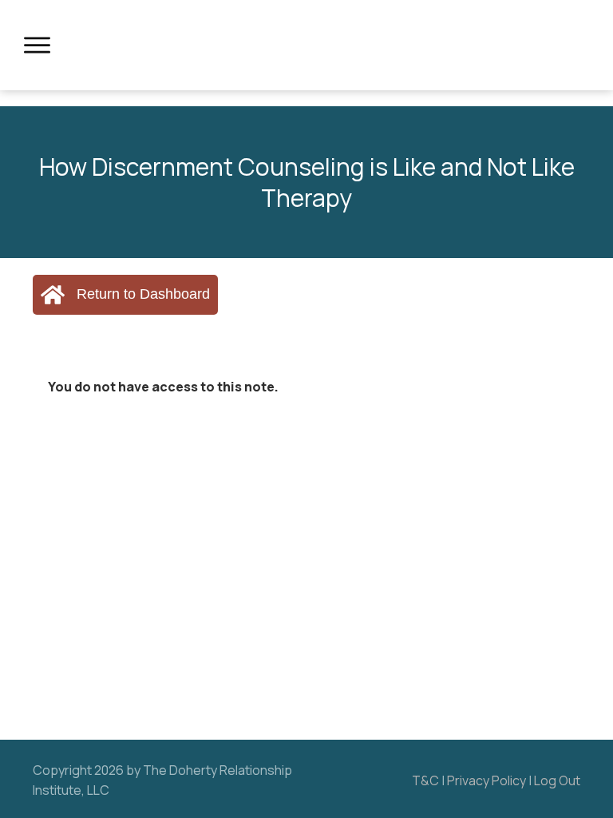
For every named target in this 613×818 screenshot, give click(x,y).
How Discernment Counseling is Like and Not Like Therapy (307, 182)
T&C (425, 780)
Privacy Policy (486, 780)
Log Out (557, 780)
